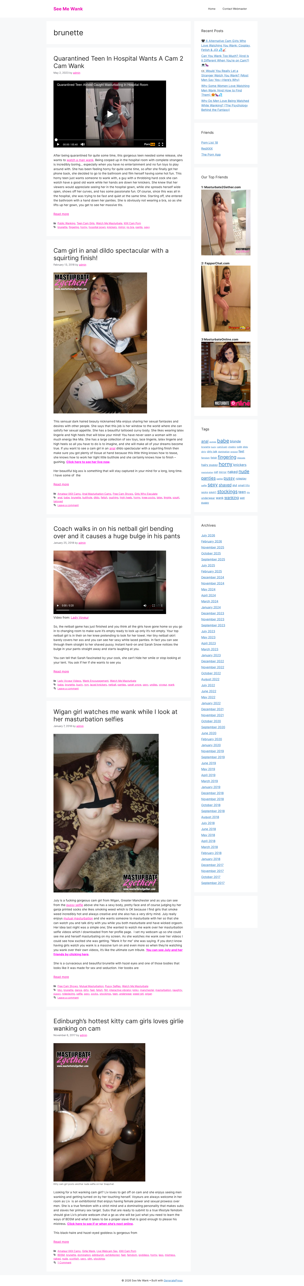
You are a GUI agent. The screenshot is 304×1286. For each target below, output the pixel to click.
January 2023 (211, 655)
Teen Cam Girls (86, 223)
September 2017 (213, 883)
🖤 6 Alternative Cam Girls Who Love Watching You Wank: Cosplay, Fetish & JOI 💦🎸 (226, 45)
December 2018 (212, 793)
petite (220, 478)
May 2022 (208, 697)
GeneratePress (173, 1280)
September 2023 (213, 625)
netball (112, 684)
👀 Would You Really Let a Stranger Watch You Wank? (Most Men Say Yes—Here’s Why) (224, 75)
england (234, 452)
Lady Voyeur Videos (69, 680)
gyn (86, 684)
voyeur (163, 684)
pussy (57, 993)
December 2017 (212, 865)
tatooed (58, 501)
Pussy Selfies (113, 986)
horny (83, 227)
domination (84, 1254)
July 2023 (208, 631)
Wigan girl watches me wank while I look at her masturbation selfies (115, 715)
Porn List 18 (209, 142)
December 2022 (212, 661)
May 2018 (208, 835)
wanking (231, 497)
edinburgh (98, 1254)
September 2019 (213, 757)
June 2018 (208, 829)
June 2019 (208, 763)
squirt (176, 497)
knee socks (148, 497)
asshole (212, 442)
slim (89, 1258)
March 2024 (209, 601)
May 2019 (208, 769)
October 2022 (211, 673)
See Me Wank (68, 8)
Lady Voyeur (80, 617)
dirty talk (212, 451)
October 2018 (210, 805)
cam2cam (222, 447)
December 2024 (212, 577)
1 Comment (64, 1262)
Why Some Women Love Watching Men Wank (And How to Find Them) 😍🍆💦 (225, 90)
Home (212, 8)
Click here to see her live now (87, 462)
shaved (225, 485)
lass (161, 1254)
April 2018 (208, 841)
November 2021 (212, 715)
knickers (112, 227)
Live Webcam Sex (107, 1251)
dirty (86, 990)
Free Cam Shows (123, 493)
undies (153, 684)
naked (57, 1258)
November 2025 (212, 547)
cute (239, 446)
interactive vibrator (120, 990)
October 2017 (210, 877)
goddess (143, 1254)
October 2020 (211, 721)
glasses (241, 457)
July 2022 (208, 685)
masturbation (163, 990)
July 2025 (208, 565)
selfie (79, 993)
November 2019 (212, 751)
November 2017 (212, 871)
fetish (104, 497)
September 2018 (213, 811)
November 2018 (212, 799)
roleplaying (68, 993)
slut (234, 485)
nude (65, 1258)
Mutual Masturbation (91, 986)
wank (171, 684)
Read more (61, 214)
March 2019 (209, 781)
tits (248, 492)
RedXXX (207, 148)
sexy (147, 227)
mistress (170, 1254)
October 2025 (211, 553)
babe (67, 497)
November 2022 (212, 667)
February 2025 (211, 571)
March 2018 (209, 847)
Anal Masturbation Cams (96, 493)
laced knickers (98, 684)
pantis (139, 227)
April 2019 (208, 775)
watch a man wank (80, 160)
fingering (74, 227)
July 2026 (208, 535)
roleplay (241, 478)
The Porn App (211, 154)
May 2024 (208, 589)
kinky (135, 990)
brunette (62, 227)
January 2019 (210, 787)
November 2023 (212, 619)
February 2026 (211, 541)
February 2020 (211, 739)
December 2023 (212, 613)
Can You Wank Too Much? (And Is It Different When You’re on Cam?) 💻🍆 (225, 60)
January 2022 (211, 703)
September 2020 (213, 727)
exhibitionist (112, 1254)
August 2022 (210, 679)
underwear (125, 993)
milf (216, 472)
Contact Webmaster (235, 8)
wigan (148, 993)
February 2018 (211, 853)
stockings (105, 993)
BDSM (61, 1254)
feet (92, 990)
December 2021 (212, 709)
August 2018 (210, 817)
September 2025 (213, 559)
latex (159, 497)
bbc (60, 990)
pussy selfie (74, 905)
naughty (177, 990)
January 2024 (211, 607)
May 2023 (208, 637)
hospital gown (97, 227)
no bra (130, 227)
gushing (113, 497)
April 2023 (208, 643)
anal (112, 448)
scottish (74, 1258)
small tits (244, 485)
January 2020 (211, 745)
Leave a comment (68, 505)
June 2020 (208, 733)
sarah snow (134, 684)
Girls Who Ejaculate (146, 493)
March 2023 (209, 649)
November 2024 (212, 583)
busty (79, 684)
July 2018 (208, 823)
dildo (96, 497)
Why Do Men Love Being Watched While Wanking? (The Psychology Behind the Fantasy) (225, 105)
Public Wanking (66, 223)
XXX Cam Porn (132, 223)
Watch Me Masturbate (109, 223)
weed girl (138, 993)
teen (115, 993)
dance (78, 990)
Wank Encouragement (96, 680)
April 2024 (208, 595)
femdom (132, 1254)
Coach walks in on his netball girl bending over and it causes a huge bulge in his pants (116, 532)
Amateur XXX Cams (69, 493)
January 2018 (210, 859)
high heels (126, 497)
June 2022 (208, 691)
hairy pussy (209, 465)
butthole (87, 497)
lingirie (167, 497)
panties (122, 684)
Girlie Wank (88, 1251)
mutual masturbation (78, 918)
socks (94, 993)
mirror (121, 227)
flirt (106, 990)
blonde (235, 441)
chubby (232, 447)
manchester (147, 990)
